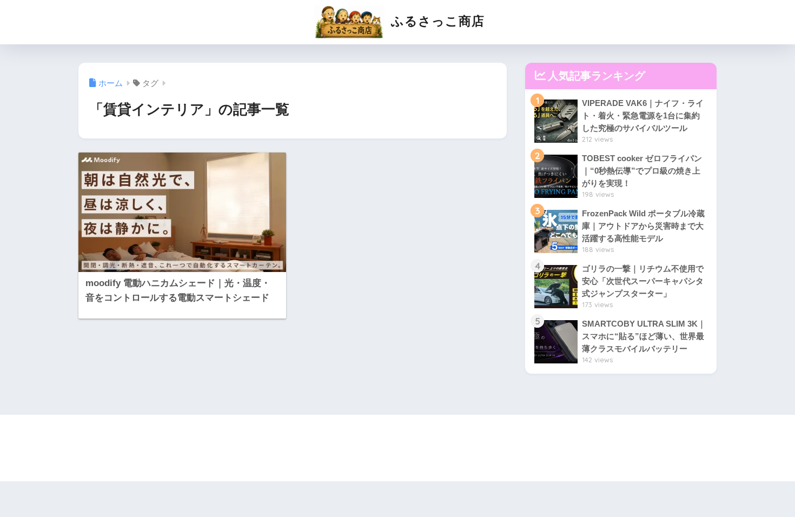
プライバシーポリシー (395, 453)
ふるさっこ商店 (436, 21)
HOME (405, 435)
